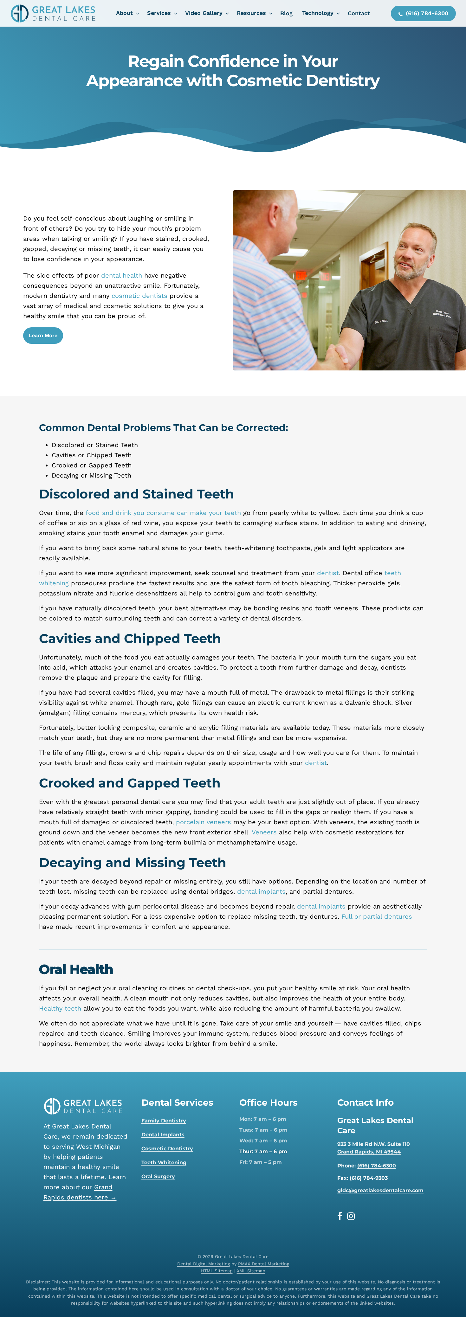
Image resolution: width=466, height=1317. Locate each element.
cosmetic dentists (139, 295)
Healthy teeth (60, 1008)
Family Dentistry (163, 1121)
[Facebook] (342, 1216)
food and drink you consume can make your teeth (163, 513)
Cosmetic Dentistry (167, 1149)
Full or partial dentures (376, 916)
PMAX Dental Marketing (263, 1263)
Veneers (264, 832)
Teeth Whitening (163, 1163)
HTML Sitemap (217, 1270)
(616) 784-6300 (376, 1166)
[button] (43, 335)
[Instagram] (351, 1216)
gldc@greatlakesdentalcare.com (380, 1190)
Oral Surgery (158, 1176)
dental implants (261, 891)
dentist (328, 573)
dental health (121, 275)
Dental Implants (162, 1135)
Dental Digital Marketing (203, 1263)
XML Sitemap (251, 1270)
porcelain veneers (203, 822)
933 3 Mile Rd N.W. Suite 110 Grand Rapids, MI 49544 (373, 1148)
